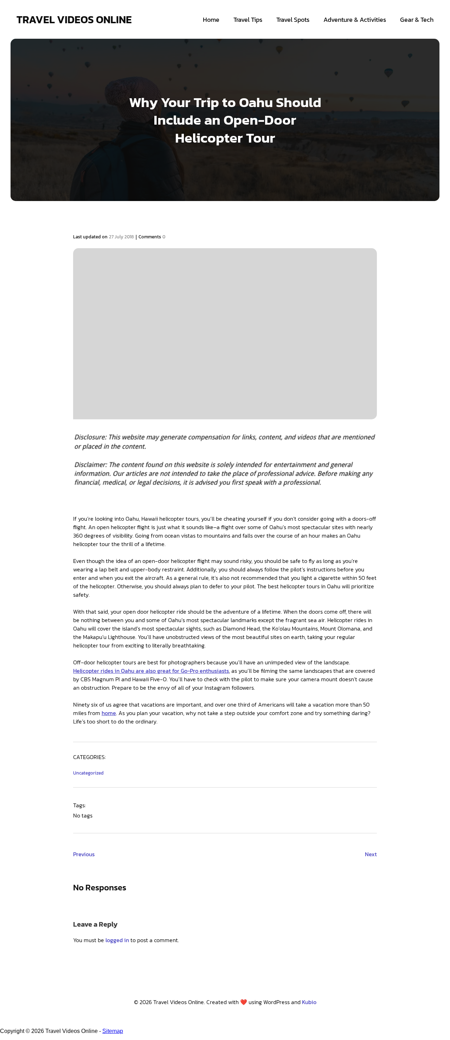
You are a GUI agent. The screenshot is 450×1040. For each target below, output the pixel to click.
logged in (117, 940)
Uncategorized (88, 773)
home (109, 713)
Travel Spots (292, 19)
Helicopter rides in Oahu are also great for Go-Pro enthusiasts (151, 670)
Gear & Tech (416, 19)
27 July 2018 (121, 236)
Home (211, 19)
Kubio (309, 1002)
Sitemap (112, 1031)
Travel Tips (247, 19)
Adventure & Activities (354, 19)
